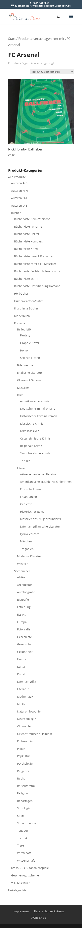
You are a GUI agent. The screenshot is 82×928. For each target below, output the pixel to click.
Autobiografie (26, 592)
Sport (20, 816)
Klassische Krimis (31, 423)
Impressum (21, 911)
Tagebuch (23, 830)
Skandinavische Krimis (35, 453)
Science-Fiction (30, 358)
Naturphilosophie (29, 711)
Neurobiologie (26, 719)
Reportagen (25, 801)
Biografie (23, 599)
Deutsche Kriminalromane (37, 408)
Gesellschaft (25, 644)
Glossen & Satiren (29, 380)
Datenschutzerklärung (49, 911)
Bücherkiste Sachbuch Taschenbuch (38, 271)
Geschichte (24, 637)
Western (22, 564)
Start (12, 38)
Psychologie (25, 763)
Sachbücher (22, 571)
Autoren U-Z (19, 205)
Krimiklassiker (29, 431)
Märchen (26, 541)
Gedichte (26, 504)
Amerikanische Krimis (34, 401)
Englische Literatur (29, 372)
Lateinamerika (26, 681)
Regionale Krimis (31, 446)
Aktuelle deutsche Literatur (38, 474)
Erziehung (24, 607)
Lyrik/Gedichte (29, 534)
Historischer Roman (33, 511)
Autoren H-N (19, 190)
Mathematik (25, 696)
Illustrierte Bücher (26, 308)
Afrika (21, 577)
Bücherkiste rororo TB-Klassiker (35, 264)
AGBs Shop (38, 917)
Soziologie (23, 808)
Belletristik (24, 329)
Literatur (23, 468)
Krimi (20, 395)
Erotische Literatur (32, 489)
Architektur (24, 585)
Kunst (21, 674)
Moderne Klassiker (29, 556)
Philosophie (25, 741)
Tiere (20, 845)
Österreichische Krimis (35, 438)
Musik (21, 704)
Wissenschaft (26, 860)
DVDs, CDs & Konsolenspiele (30, 868)
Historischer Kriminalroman (38, 416)
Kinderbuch (22, 316)
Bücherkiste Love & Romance (33, 256)
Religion (22, 793)
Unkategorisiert (18, 890)
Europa (22, 622)
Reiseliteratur (26, 786)
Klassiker (23, 388)
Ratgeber (23, 771)
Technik (22, 838)
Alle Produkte (17, 177)
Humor (21, 659)
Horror (24, 350)
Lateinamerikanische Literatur (40, 526)
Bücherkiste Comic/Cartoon (32, 219)
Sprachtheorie (26, 823)
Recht (21, 778)
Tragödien (27, 549)
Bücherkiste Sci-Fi (26, 279)
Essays (21, 614)
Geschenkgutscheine (25, 875)
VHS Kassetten (20, 883)
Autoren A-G (19, 183)
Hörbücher (21, 293)
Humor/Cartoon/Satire (29, 301)
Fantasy (25, 335)
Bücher (16, 213)
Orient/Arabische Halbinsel (35, 734)
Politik (21, 749)
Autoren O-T (19, 198)
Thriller (25, 461)
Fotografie (23, 629)
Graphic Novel (29, 343)
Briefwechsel (25, 365)
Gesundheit (25, 652)
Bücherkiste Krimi (26, 249)
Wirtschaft (24, 853)
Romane (19, 323)
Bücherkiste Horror (26, 234)
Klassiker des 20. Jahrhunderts (40, 519)
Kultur (21, 666)
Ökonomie (24, 726)
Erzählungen (28, 497)
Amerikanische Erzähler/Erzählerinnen (46, 482)
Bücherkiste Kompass (28, 241)
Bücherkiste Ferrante (28, 226)
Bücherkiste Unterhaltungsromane (37, 286)
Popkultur (23, 756)
